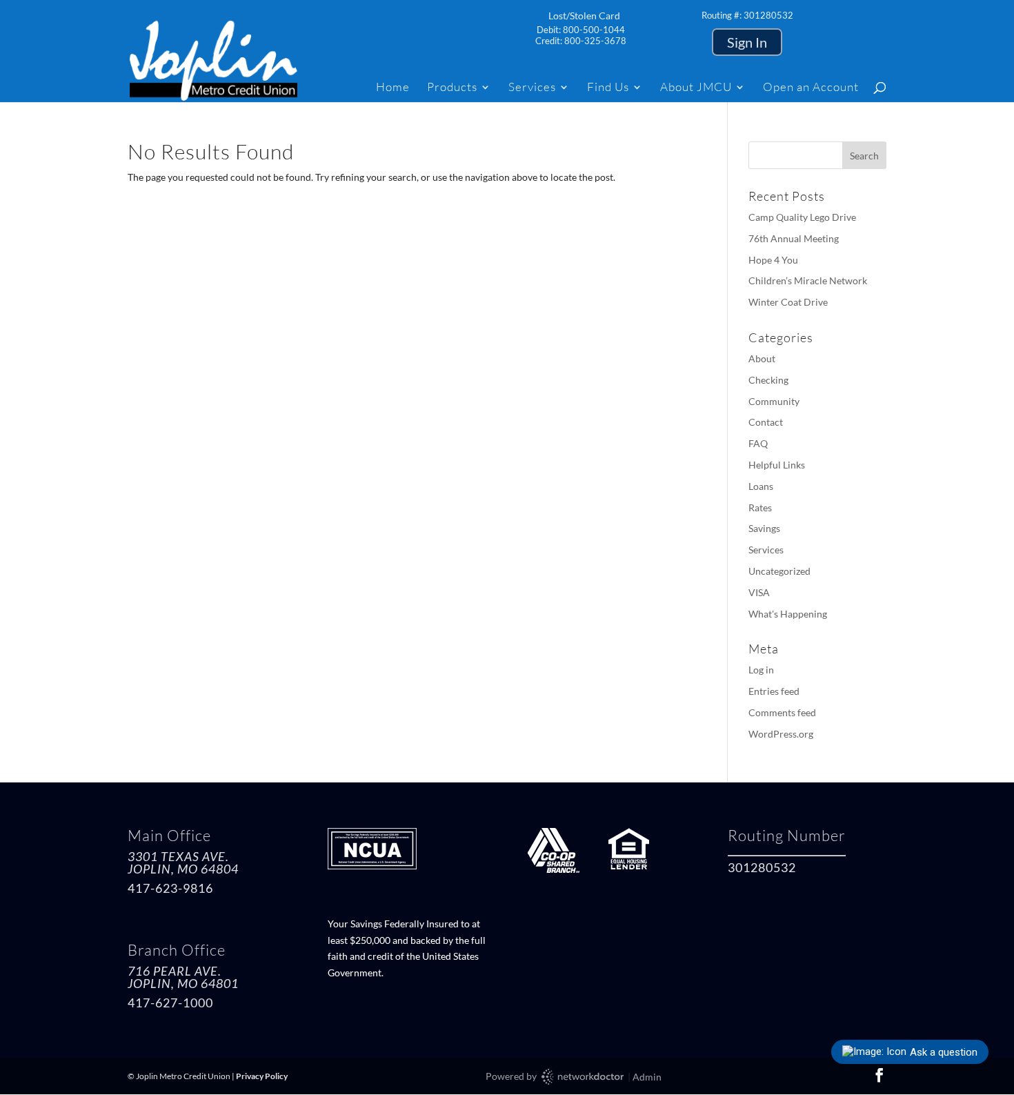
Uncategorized (779, 571)
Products (452, 88)
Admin (647, 1077)
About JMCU (696, 88)
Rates (760, 507)
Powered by (512, 1076)
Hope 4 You (773, 260)
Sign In (747, 42)
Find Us (608, 88)
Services (532, 88)
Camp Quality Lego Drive (802, 217)
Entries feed (773, 691)
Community (773, 401)
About (761, 358)
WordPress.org (780, 734)
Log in (761, 669)
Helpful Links (776, 465)
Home (393, 88)
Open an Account (811, 88)
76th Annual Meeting (793, 238)
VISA (759, 592)
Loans (760, 486)
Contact (765, 422)
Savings (764, 528)
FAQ (758, 443)
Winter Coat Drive (788, 302)
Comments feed (782, 712)
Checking (768, 380)
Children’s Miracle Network (807, 280)
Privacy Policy (262, 1076)
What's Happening (787, 614)
